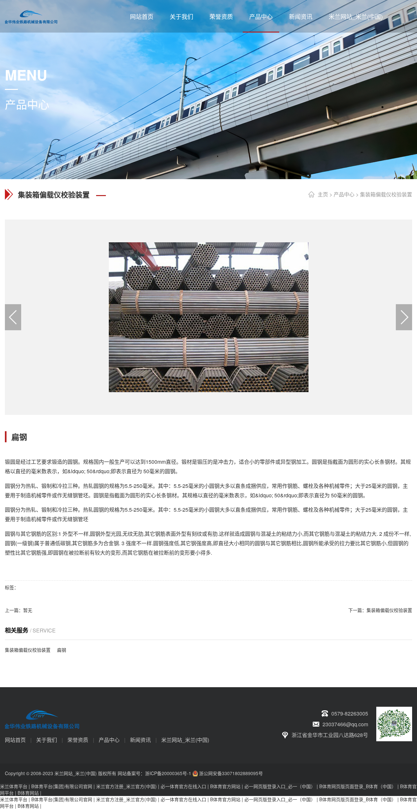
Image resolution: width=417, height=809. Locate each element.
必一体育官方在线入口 (183, 786)
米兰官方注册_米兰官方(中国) (126, 786)
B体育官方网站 (225, 786)
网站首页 (141, 16)
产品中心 (261, 16)
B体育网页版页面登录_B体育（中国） (357, 786)
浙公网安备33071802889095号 (231, 773)
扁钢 (61, 649)
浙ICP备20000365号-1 (168, 773)
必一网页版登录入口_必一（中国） (279, 786)
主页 (323, 194)
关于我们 (181, 16)
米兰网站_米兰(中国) (356, 16)
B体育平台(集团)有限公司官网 (61, 786)
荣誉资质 (221, 16)
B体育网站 (28, 792)
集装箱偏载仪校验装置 (386, 194)
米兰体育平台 (13, 786)
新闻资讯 (300, 16)
